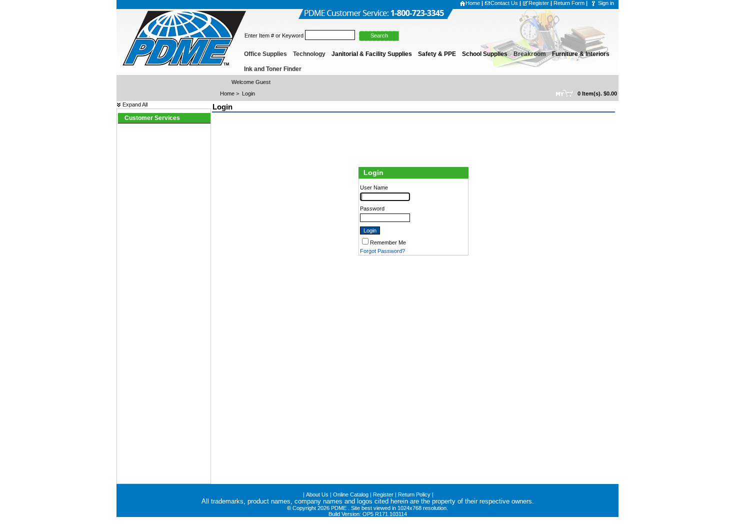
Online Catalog (350, 495)
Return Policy (414, 495)
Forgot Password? (382, 251)
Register (538, 3)
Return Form (569, 3)
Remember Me (388, 243)
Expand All (134, 105)
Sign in (606, 3)
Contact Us (504, 3)
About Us (317, 495)
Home (473, 3)
